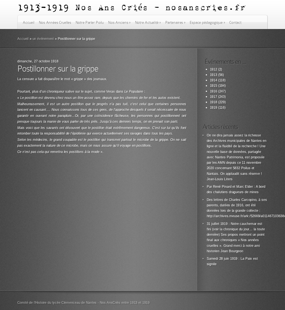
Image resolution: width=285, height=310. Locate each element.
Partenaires (175, 22)
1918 (213, 102)
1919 (213, 108)
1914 (213, 80)
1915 (213, 86)
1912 (213, 69)
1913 (213, 75)
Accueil (28, 22)
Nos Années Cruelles (55, 22)
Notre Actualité (148, 22)
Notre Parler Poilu (90, 22)
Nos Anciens (119, 22)
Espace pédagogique (207, 22)
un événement (43, 39)
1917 (213, 97)
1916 (213, 91)
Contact (235, 22)
